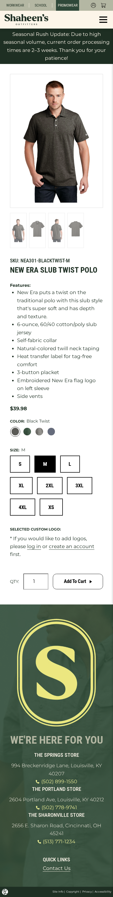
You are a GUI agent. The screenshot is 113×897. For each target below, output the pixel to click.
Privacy (87, 891)
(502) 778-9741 (59, 807)
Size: (14, 450)
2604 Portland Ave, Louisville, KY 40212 (56, 800)
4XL (23, 507)
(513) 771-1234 (59, 842)
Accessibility (103, 891)
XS (51, 507)
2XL (50, 485)
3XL (79, 485)
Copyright (72, 891)
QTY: (14, 581)
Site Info (58, 891)
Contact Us (56, 868)
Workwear (15, 5)
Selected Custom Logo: (35, 529)
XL (21, 485)
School (41, 5)
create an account (71, 546)
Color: (17, 421)
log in (34, 546)
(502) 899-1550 (59, 782)
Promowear (68, 5)
